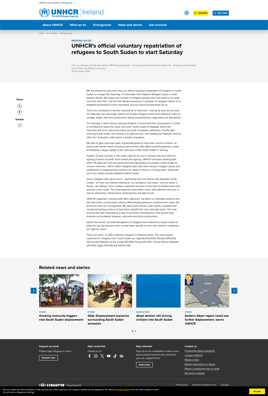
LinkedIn (121, 356)
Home (41, 33)
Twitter (102, 356)
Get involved (158, 25)
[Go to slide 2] (136, 331)
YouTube (109, 356)
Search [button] (178, 13)
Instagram (96, 356)
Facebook (89, 356)
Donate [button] (202, 13)
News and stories (130, 25)
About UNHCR (53, 25)
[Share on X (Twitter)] (19, 106)
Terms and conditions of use (204, 384)
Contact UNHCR (193, 355)
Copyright (225, 384)
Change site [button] (67, 2)
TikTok (115, 356)
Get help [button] (222, 13)
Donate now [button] (48, 358)
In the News (52, 33)
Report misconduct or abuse (200, 364)
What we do (78, 25)
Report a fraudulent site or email (202, 368)
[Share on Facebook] (19, 112)
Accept (257, 391)
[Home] (58, 13)
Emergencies (102, 25)
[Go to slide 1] (133, 331)
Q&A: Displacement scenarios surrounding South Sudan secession (108, 319)
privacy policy (123, 390)
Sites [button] (186, 13)
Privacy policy (182, 384)
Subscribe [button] (144, 364)
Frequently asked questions (200, 350)
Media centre (192, 359)
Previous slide (34, 291)
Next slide (234, 291)
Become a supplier (195, 373)
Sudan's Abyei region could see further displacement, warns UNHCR (207, 319)
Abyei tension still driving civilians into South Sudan (154, 317)
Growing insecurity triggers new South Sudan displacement (61, 317)
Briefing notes (66, 33)
